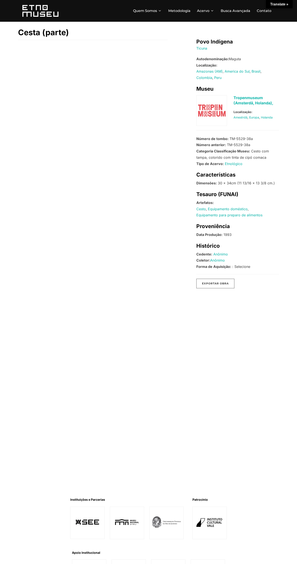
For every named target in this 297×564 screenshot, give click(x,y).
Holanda (267, 117)
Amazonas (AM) (209, 71)
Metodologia (179, 11)
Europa (254, 117)
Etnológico (233, 164)
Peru (218, 77)
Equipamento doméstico (228, 209)
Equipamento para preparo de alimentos (229, 215)
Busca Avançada (235, 11)
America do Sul (237, 71)
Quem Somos (145, 11)
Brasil (256, 71)
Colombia (204, 77)
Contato (264, 11)
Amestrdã (240, 117)
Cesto (201, 209)
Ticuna (201, 48)
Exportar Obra (215, 283)
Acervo (203, 11)
